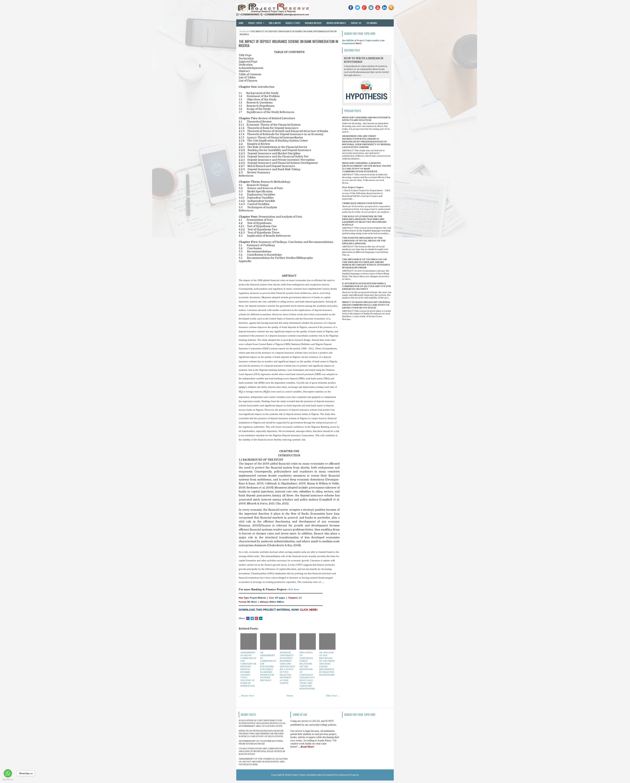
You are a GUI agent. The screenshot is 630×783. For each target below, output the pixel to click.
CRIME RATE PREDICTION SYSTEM (362, 203)
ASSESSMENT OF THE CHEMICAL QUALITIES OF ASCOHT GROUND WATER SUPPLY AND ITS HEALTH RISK (263, 762)
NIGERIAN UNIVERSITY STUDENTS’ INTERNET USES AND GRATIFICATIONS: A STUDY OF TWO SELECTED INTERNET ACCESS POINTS (287, 667)
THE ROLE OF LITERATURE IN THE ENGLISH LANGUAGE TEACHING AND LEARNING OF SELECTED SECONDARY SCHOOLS (364, 220)
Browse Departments (336, 23)
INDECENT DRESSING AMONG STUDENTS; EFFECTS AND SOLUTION (366, 119)
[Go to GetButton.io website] (8, 780)
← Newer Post (246, 695)
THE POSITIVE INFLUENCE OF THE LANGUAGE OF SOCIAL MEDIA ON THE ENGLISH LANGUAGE (364, 241)
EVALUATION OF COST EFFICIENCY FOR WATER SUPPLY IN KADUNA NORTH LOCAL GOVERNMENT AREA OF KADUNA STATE (262, 723)
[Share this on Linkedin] (260, 618)
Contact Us (356, 23)
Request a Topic (293, 23)
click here (293, 589)
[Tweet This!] (252, 618)
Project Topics (256, 23)
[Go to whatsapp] (8, 773)
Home (241, 23)
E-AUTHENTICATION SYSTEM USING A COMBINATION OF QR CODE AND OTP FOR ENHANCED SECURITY (366, 286)
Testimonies (371, 23)
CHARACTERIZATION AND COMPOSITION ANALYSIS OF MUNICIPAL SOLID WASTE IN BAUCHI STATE (262, 751)
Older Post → (333, 695)
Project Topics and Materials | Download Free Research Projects (325, 775)
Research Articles (313, 23)
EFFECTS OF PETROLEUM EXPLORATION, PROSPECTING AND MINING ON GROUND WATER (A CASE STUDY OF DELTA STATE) (261, 734)
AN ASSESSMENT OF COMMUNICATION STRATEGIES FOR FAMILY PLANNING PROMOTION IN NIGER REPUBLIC (268, 666)
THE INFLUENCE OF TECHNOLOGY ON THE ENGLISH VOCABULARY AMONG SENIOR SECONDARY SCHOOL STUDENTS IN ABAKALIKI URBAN (366, 263)
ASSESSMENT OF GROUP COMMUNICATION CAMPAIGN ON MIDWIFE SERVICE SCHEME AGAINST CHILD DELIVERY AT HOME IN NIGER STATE (248, 669)
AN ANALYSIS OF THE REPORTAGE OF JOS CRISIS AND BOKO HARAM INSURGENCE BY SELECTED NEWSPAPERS (327, 663)
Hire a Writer (275, 23)
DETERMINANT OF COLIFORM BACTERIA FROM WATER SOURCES (261, 742)
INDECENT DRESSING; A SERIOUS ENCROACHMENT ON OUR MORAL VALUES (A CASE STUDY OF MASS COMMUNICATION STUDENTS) (366, 167)
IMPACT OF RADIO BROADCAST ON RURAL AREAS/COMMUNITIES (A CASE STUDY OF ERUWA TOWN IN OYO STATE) (366, 305)
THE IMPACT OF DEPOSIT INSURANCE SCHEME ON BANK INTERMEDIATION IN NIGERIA (288, 43)
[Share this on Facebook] (248, 618)
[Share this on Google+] (256, 618)
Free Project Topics (352, 187)
